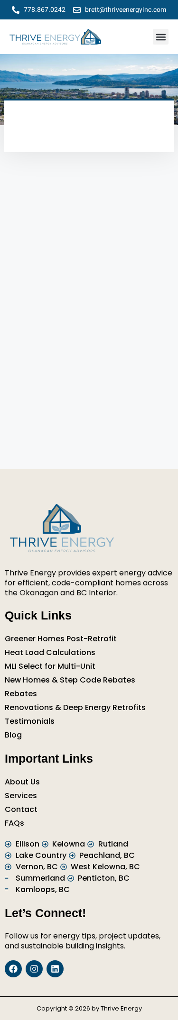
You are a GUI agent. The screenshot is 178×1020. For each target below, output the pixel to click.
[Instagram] (34, 968)
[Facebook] (13, 968)
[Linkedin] (55, 968)
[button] (161, 37)
